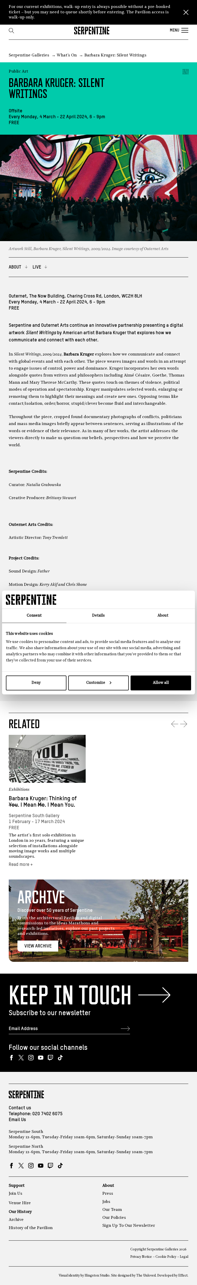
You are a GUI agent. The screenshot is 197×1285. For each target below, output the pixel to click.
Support (17, 1186)
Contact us (20, 1107)
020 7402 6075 (47, 1113)
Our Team (112, 1210)
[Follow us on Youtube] (40, 1057)
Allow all (161, 683)
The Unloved (146, 1275)
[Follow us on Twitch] (50, 1057)
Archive (16, 1220)
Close (186, 12)
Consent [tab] (34, 616)
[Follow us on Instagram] (31, 1057)
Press (107, 1194)
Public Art (18, 72)
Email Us (17, 1119)
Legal (184, 1257)
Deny (36, 683)
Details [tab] (98, 616)
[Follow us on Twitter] (21, 1057)
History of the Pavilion (31, 1228)
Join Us (15, 1194)
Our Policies (114, 1218)
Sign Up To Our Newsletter (128, 1226)
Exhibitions (19, 790)
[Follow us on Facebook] (11, 1057)
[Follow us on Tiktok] (60, 1057)
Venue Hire (20, 1203)
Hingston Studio (97, 1275)
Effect (183, 1275)
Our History (20, 1212)
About (108, 1186)
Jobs (106, 1202)
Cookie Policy (165, 1257)
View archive (38, 946)
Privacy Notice (141, 1257)
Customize (95, 683)
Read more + (21, 864)
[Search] (11, 30)
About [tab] (162, 616)
